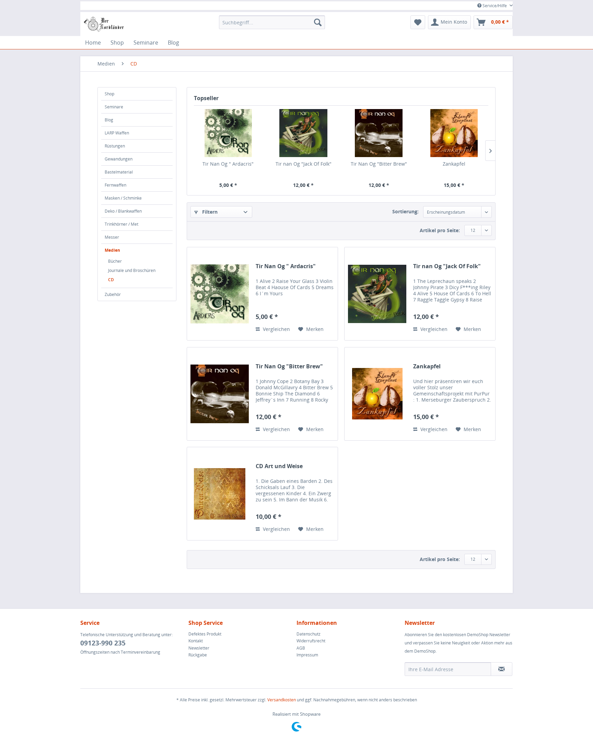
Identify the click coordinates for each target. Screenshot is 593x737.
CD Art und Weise (279, 466)
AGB (300, 648)
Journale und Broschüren (131, 270)
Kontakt (195, 641)
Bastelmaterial (119, 172)
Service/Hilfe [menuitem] (494, 6)
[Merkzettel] (417, 22)
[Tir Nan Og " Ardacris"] (228, 133)
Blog (109, 120)
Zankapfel (454, 164)
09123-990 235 (103, 643)
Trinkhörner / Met (121, 224)
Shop (109, 94)
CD (111, 280)
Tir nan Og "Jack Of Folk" (304, 164)
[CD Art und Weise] (219, 493)
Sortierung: (405, 211)
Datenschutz (308, 634)
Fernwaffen (115, 185)
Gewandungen (118, 159)
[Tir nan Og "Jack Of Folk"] (303, 133)
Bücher (115, 261)
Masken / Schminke (123, 198)
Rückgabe (197, 655)
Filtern (209, 212)
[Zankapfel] (454, 133)
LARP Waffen (117, 133)
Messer (112, 237)
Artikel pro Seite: (440, 230)
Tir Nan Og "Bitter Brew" (379, 164)
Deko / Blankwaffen (123, 211)
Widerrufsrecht (310, 641)
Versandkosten (281, 700)
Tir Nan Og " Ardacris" (228, 164)
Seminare (114, 107)
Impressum (307, 655)
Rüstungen (115, 146)
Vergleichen (275, 329)
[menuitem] (272, 22)
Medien (112, 250)
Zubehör (113, 294)
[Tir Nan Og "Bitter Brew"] (379, 133)
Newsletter (198, 648)
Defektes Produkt (204, 634)
